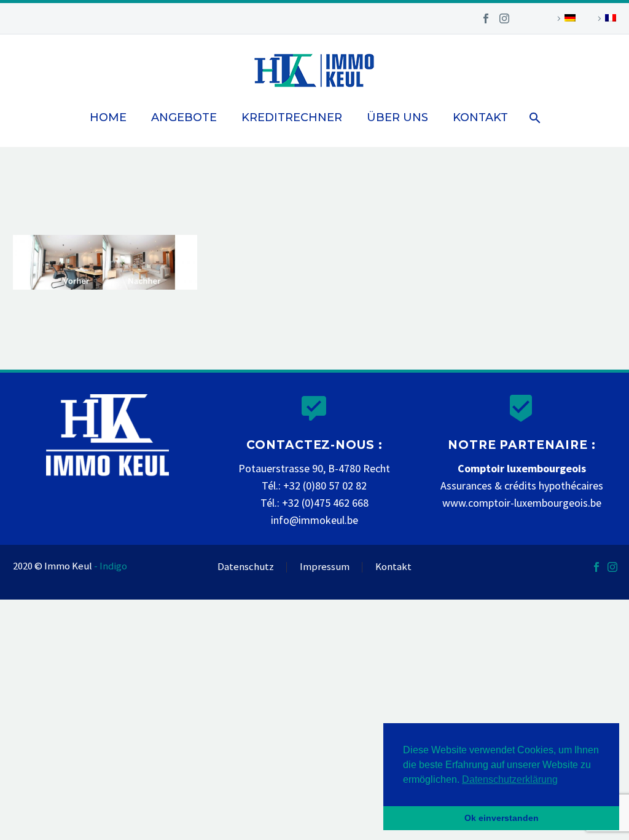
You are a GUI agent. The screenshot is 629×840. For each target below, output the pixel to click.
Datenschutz (245, 567)
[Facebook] (486, 18)
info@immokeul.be (314, 520)
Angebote (184, 117)
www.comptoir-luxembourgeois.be (521, 503)
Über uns (397, 117)
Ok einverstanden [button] (501, 818)
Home (108, 117)
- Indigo (110, 566)
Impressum (325, 567)
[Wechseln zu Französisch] (605, 18)
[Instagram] (504, 18)
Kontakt (480, 117)
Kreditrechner (291, 117)
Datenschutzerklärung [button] (510, 779)
